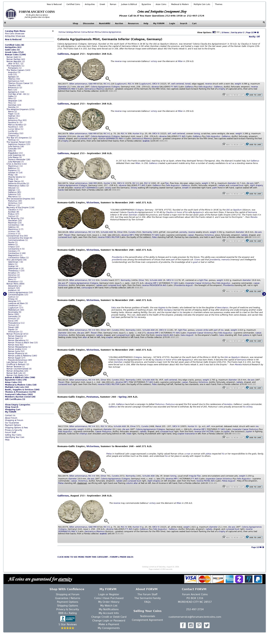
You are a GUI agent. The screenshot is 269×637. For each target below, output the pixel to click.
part (173, 260)
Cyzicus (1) (13, 297)
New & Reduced (54, 4)
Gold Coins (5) (12, 50)
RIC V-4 (91, 232)
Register (114, 594)
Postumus (92, 397)
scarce (146, 141)
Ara (136, 212)
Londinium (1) (14, 305)
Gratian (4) (13, 266)
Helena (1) (13, 244)
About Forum (11, 418)
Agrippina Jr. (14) (16, 92)
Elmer (120, 232)
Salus (113, 308)
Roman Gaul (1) (15, 338)
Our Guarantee (12, 423)
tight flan (203, 280)
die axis (80, 87)
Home (61, 32)
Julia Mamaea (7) (16, 162)
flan (167, 183)
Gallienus (63, 54)
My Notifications (109, 609)
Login (172, 23)
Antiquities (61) (13, 47)
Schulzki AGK (107, 232)
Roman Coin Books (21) (17, 375)
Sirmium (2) (13, 319)
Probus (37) (13, 214)
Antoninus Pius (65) (17, 120)
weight (238, 84)
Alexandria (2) (14, 286)
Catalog (69, 32)
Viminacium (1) (15, 332)
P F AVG (174, 87)
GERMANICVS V (67, 89)
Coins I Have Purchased (108, 598)
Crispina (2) (13, 135)
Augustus (207, 87)
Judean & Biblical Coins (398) (20, 377)
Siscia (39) (13, 321)
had (113, 317)
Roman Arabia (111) (17, 349)
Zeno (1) (12, 279)
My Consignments (109, 628)
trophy (222, 89)
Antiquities (90, 4)
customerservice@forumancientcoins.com (195, 616)
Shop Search (11, 407)
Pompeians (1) (15, 68)
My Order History (108, 601)
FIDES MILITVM (112, 237)
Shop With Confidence (67, 589)
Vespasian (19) (15, 101)
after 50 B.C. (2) (15, 64)
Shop (75, 23)
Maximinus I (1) (15, 166)
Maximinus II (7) (15, 229)
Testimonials (147, 616)
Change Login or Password (108, 620)
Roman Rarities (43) (16, 59)
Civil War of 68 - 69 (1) (18, 94)
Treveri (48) (13, 327)
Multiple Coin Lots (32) (17, 387)
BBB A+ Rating (67, 613)
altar (85, 337)
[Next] (255, 32)
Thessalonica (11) (16, 323)
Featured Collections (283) (19, 394)
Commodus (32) (15, 133)
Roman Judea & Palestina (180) (22, 356)
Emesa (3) (13, 299)
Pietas (109, 454)
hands (61, 190)
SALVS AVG (168, 335)
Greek (102, 4)
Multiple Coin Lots (202, 4)
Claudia (130, 212)
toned (188, 84)
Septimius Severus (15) (19, 144)
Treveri (67, 235)
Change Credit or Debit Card (108, 616)
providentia (117, 260)
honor (179, 212)
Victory (134, 188)
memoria (225, 260)
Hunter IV (137, 133)
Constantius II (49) (17, 253)
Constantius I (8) (16, 225)
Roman (113, 4)
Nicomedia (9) (14, 312)
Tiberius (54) (14, 79)
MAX (73, 89)
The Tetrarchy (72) (15, 218)
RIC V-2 (91, 280)
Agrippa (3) (13, 77)
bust (90, 138)
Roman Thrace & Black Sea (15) (23, 343)
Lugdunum (120, 84)
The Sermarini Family (147, 598)
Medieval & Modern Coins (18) (20, 385)
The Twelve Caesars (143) (18, 70)
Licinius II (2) (14, 234)
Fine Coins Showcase (15, 32)
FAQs (7, 440)
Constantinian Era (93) (17, 236)
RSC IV (131, 84)
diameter (62, 87)
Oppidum (237, 210)
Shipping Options (67, 605)
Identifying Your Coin (14, 437)
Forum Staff (10, 432)
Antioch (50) (14, 288)
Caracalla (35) (14, 149)
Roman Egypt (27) (16, 358)
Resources (133, 23)
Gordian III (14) (15, 173)
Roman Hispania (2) (17, 336)
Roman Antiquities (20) (17, 371)
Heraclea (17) (14, 301)
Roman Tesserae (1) (16, 367)
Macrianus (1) (14, 197)
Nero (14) (12, 90)
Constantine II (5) (16, 249)
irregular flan (195, 476)
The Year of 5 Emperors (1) (19, 138)
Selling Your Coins (13, 435)
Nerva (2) (12, 112)
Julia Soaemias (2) (16, 155)
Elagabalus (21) (15, 153)
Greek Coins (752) (14, 52)
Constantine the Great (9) (20, 238)
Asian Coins (161, 4)
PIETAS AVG (209, 481)
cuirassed (82, 138)
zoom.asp (9, 442)
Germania (252, 212)
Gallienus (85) (14, 192)
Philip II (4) (13, 179)
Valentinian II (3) (16, 268)
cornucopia (86, 288)
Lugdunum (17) (15, 308)
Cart (194, 23)
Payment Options (13, 425)
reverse (118, 61)
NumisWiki (104, 23)
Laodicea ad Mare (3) (18, 303)
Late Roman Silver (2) (17, 362)
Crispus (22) (14, 247)
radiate (61, 138)
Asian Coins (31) (13, 382)
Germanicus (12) (16, 81)
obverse (155, 87)
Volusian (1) (13, 188)
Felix (200, 87)
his (186, 212)
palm (214, 188)
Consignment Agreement (147, 619)
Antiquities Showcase (15, 36)
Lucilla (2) (12, 131)
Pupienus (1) (14, 170)
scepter (109, 337)
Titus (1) (12, 103)
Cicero (197, 260)
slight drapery (256, 185)
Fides (154, 237)
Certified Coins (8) (14, 45)
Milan (180, 61)
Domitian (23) (14, 105)
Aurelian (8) (13, 212)
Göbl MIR (92, 84)
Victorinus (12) (15, 203)
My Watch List (108, 605)
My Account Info (109, 613)
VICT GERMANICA (90, 188)
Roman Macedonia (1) (18, 340)
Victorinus (92, 202)
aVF (169, 133)
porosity (183, 232)
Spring (122, 397)
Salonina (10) (14, 194)
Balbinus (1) (13, 168)
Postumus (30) (15, 201)
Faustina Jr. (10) (15, 127)
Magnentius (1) (15, 255)
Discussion (88, 23)
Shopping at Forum (14, 420)
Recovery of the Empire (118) (20, 207)
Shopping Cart (12, 409)
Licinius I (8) (14, 231)
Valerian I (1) (14, 190)
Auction (119, 23)
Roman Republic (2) (16, 61)
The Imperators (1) (15, 66)
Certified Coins (73, 4)
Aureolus (228, 404)
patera (246, 335)
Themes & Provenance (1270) (20, 392)
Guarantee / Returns (67, 598)
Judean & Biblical (129, 4)
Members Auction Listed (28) (20, 397)
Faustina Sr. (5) (15, 122)
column (129, 483)
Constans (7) (14, 251)
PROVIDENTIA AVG (157, 285)
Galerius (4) (13, 227)
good (195, 262)
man (188, 454)
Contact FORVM (194, 589)
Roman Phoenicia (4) (17, 353)
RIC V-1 (107, 84)
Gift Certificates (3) (15, 399)
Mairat (158, 426)
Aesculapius (222, 308)
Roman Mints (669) (15, 284)
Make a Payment (109, 624)
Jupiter (227, 431)
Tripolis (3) (13, 329)
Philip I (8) (13, 175)
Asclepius (168, 310)
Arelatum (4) (14, 290)
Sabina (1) (13, 118)
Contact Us (10, 415)
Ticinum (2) (13, 325)
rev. (222, 330)
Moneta (253, 217)
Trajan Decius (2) (16, 181)
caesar (191, 235)
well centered (177, 84)
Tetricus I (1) (14, 205)
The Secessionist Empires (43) (21, 199)
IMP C (131, 235)
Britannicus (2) (15, 88)
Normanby (147, 232)
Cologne (116, 87)
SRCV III (156, 84)
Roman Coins (80, 32)
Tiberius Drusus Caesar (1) (20, 83)
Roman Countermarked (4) (19, 369)
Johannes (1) (14, 277)
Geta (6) (12, 151)
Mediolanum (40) (16, 310)
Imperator (190, 283)
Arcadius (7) (14, 273)
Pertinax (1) (13, 140)
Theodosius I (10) (16, 271)
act (230, 163)
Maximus (100, 89)
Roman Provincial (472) (17, 334)
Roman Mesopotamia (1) (19, 347)
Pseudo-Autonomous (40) (20, 360)
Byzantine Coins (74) (16, 380)
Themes (218, 4)
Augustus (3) (14, 72)
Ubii (228, 210)
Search (183, 23)
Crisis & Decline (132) (17, 164)
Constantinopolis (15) (18, 295)
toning (197, 133)
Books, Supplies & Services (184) (22, 390)
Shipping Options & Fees (16, 428)
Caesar (198, 283)
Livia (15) (12, 74)
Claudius (170, 212)
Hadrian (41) (14, 116)
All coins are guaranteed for (40, 579)
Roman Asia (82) (16, 345)
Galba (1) (12, 96)
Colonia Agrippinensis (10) (20, 292)
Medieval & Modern (180, 4)
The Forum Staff (147, 594)
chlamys (83, 434)
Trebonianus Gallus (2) (18, 186)
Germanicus (90, 89)
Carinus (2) (13, 216)
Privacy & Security (13, 430)
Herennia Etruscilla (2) (18, 183)
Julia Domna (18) (16, 146)
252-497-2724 (195, 609)
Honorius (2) (14, 275)
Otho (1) (12, 98)
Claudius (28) (14, 85)
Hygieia (161, 308)
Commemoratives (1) (18, 240)
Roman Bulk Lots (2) (16, 373)
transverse (190, 434)
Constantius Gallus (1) (18, 258)
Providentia (117, 257)
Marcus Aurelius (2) (17, 125)
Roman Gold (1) (14, 57)
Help (146, 23)
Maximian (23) (15, 223)
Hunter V (108, 183)
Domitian (133, 215)
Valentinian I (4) (15, 262)
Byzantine (146, 4)
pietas (208, 454)
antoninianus (81, 84)
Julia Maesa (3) (15, 157)
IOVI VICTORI (208, 431)
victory (154, 61)
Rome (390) (13, 314)
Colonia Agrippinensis (111, 32)
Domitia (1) (13, 107)
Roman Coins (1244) (15, 55)
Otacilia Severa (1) (16, 177)
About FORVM (147, 589)
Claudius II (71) (15, 210)
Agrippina (197, 212)
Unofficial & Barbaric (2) (18, 364)
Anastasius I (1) (15, 282)
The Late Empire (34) (17, 260)
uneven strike (202, 330)
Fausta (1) (13, 242)
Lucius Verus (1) (15, 129)
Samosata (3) (14, 316)
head (129, 434)
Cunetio (132, 232)
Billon (71, 84)
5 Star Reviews (68, 624)
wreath (185, 188)
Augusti (189, 285)
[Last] (258, 32)
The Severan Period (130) (19, 142)
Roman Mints (94, 32)
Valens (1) (12, 264)
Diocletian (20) (15, 220)
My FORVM (158, 23)
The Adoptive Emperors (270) (20, 109)
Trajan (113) (13, 114)
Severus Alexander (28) (19, 159)
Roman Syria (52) (16, 351)
